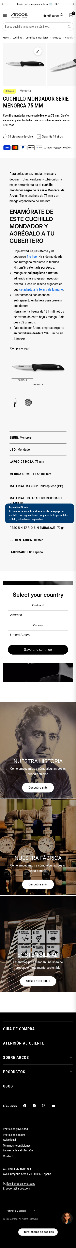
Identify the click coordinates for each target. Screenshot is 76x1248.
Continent (38, 605)
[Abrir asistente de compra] (67, 1218)
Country (38, 625)
